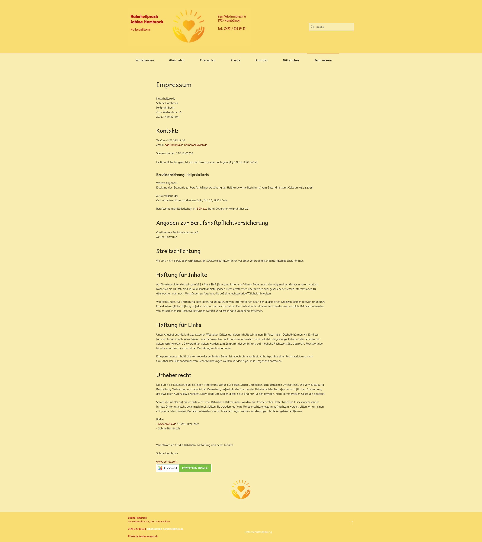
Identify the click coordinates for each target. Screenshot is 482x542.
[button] (352, 523)
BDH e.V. (202, 208)
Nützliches (291, 60)
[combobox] (331, 27)
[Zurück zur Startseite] (189, 27)
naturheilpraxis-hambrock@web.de (186, 145)
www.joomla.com (166, 461)
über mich (177, 60)
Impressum (323, 60)
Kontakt (261, 60)
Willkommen (145, 60)
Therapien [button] (208, 60)
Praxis (235, 60)
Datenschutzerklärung (258, 532)
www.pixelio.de (167, 424)
